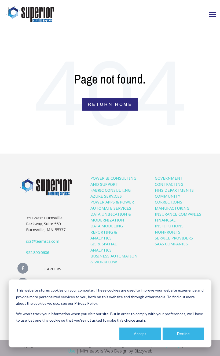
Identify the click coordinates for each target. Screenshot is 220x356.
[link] (30, 13)
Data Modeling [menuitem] (106, 225)
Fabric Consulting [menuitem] (110, 190)
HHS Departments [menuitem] (174, 190)
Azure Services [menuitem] (106, 196)
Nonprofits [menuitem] (167, 232)
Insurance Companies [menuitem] (178, 214)
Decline (183, 333)
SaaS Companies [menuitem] (171, 243)
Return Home (110, 104)
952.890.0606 (37, 252)
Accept (140, 333)
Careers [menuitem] (53, 268)
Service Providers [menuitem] (174, 238)
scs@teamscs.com (42, 241)
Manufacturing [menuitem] (172, 208)
